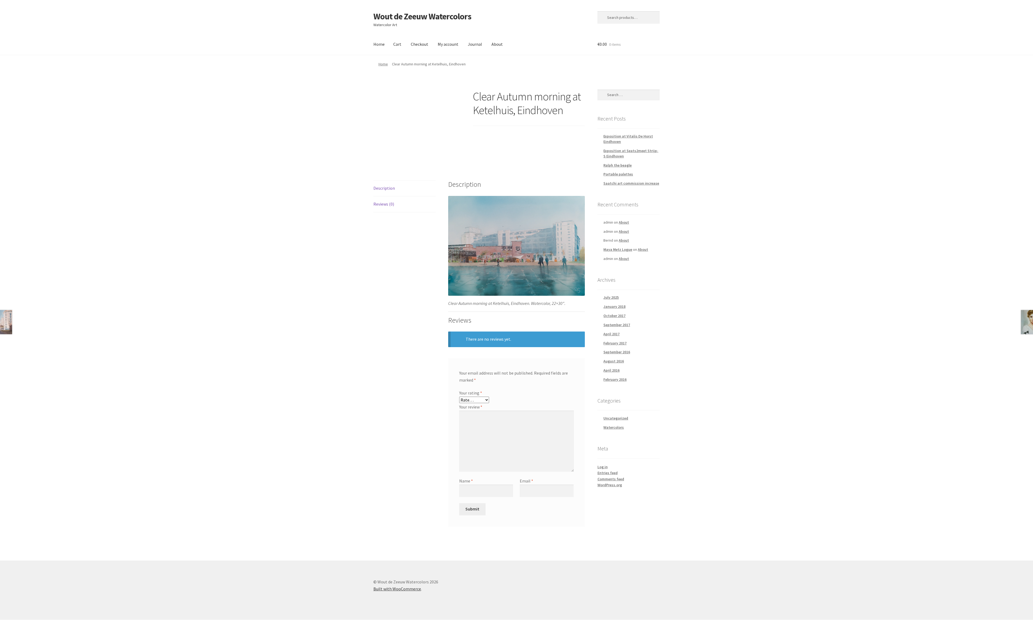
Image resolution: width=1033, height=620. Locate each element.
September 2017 (616, 324)
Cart (397, 44)
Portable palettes (618, 174)
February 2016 (615, 379)
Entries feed (607, 472)
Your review (470, 407)
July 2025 (611, 297)
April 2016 (611, 370)
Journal (475, 44)
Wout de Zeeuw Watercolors (422, 16)
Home (379, 44)
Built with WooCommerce (397, 588)
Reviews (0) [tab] (383, 204)
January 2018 (614, 306)
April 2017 (611, 334)
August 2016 (613, 361)
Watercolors (613, 427)
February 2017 (615, 343)
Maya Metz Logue (617, 249)
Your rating (470, 393)
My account (448, 44)
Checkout (419, 44)
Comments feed (610, 479)
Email (526, 481)
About (497, 44)
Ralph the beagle (617, 165)
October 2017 (614, 315)
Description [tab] (384, 188)
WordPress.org (609, 484)
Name (466, 481)
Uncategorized (615, 418)
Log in (602, 466)
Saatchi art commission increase (631, 183)
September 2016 (616, 352)
